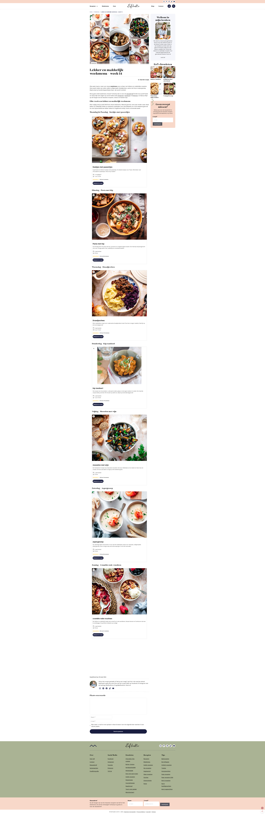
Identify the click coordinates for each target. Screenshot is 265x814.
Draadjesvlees (109, 267)
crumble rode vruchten (102, 618)
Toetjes (163, 768)
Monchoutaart (130, 792)
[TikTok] (172, 1)
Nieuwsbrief (93, 765)
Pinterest (135, 95)
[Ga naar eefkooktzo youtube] (113, 688)
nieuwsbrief (129, 94)
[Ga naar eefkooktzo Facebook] (106, 688)
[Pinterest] (166, 1)
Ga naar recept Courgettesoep (169, 90)
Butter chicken (130, 764)
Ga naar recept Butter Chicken (156, 74)
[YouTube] (174, 1)
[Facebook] (169, 1)
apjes (167, 762)
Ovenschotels (148, 780)
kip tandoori (98, 388)
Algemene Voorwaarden (130, 811)
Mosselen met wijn (108, 411)
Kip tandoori (109, 344)
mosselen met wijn (101, 465)
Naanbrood (129, 786)
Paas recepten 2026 (167, 777)
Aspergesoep (107, 488)
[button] (93, 179)
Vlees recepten (148, 774)
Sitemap (154, 811)
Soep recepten (165, 774)
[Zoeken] (173, 6)
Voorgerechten (165, 771)
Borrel (163, 762)
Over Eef (92, 759)
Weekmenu (105, 6)
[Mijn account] (169, 6)
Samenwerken (94, 768)
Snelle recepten (130, 777)
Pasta (145, 783)
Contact (92, 762)
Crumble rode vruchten (110, 565)
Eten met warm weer (132, 774)
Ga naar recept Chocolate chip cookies (156, 90)
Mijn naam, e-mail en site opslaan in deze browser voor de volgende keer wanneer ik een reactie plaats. (117, 725)
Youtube (110, 765)
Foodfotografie (94, 771)
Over (114, 6)
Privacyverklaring (141, 811)
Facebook (127, 95)
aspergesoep (98, 542)
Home (91, 12)
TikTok (110, 771)
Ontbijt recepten (166, 765)
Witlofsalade (129, 770)
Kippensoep (129, 780)
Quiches (146, 777)
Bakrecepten (165, 759)
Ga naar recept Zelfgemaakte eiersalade (169, 74)
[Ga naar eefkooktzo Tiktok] (109, 688)
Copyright (148, 811)
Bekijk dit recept (98, 183)
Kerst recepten (165, 780)
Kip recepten (147, 768)
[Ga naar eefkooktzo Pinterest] (103, 688)
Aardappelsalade (131, 767)
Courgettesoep (130, 783)
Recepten (93, 6)
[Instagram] (164, 1)
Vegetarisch (147, 771)
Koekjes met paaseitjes (120, 112)
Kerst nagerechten (167, 789)
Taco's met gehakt (131, 789)
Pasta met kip (107, 190)
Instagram (121, 95)
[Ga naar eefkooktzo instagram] (100, 688)
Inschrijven (157, 124)
